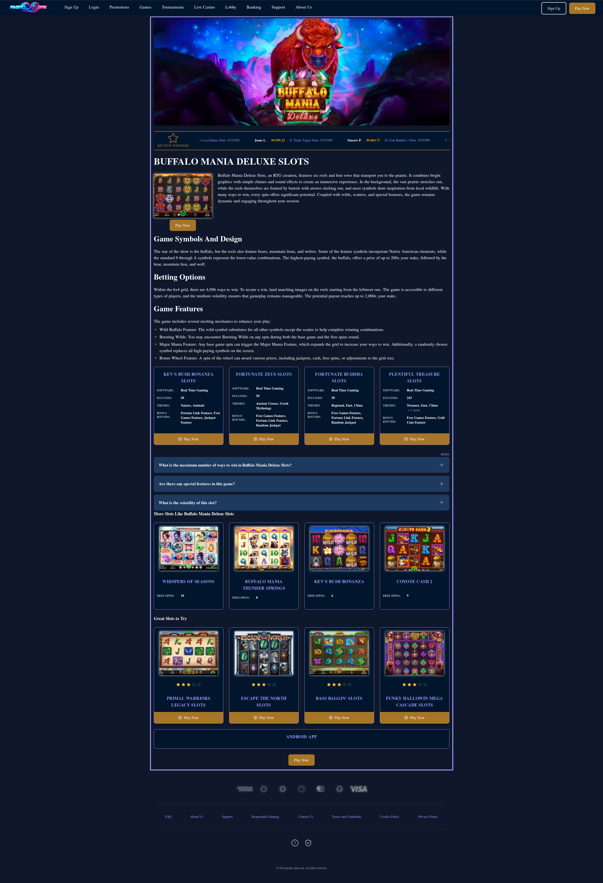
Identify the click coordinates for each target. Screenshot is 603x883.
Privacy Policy (428, 816)
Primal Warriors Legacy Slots (188, 701)
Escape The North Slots (263, 701)
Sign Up (71, 7)
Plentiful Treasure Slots (414, 377)
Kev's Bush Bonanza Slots (188, 377)
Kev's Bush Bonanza (339, 581)
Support (278, 7)
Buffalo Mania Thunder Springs (264, 584)
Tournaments (173, 7)
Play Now (582, 8)
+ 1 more (414, 410)
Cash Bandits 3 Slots (376, 140)
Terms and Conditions (346, 816)
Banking (254, 7)
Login (94, 7)
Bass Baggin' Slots (339, 698)
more (445, 454)
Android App (301, 737)
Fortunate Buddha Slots (339, 377)
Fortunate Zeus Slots (264, 374)
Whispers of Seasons (188, 581)
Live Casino (204, 7)
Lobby (230, 7)
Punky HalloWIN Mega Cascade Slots (414, 701)
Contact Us (305, 816)
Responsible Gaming (265, 816)
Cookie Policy (389, 816)
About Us (303, 7)
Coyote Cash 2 (414, 581)
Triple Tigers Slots (279, 140)
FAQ (168, 816)
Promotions (119, 7)
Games (145, 7)
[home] (31, 12)
